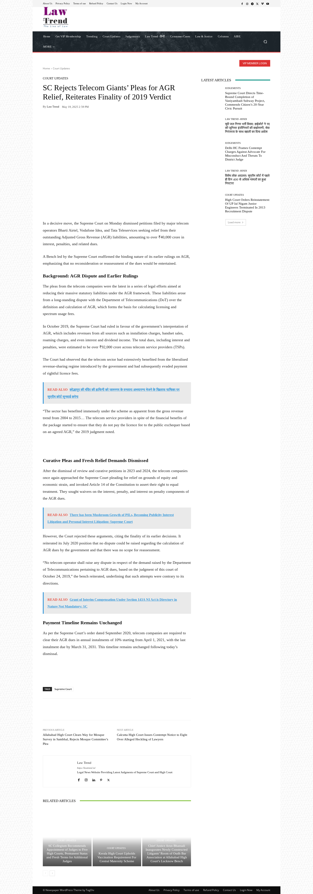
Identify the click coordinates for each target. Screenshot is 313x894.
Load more (234, 222)
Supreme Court (63, 689)
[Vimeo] (262, 3)
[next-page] (52, 873)
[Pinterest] (86, 120)
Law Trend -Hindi (236, 119)
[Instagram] (247, 3)
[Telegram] (252, 3)
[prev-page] (45, 873)
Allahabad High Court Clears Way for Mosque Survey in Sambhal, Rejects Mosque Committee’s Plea (75, 739)
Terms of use (191, 890)
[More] (96, 120)
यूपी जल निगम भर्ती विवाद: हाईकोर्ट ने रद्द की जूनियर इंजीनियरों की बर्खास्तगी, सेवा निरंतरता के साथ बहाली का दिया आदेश (247, 127)
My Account (263, 890)
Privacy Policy (171, 890)
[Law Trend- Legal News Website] (73, 17)
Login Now (246, 890)
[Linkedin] (93, 779)
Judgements (233, 88)
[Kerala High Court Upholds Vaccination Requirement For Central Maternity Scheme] (117, 837)
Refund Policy (211, 890)
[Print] (76, 120)
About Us (154, 890)
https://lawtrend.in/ (86, 768)
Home (46, 68)
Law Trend (53, 106)
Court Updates (61, 68)
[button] (265, 41)
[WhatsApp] (57, 120)
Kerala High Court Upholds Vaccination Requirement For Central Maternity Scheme (117, 857)
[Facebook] (242, 3)
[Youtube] (267, 3)
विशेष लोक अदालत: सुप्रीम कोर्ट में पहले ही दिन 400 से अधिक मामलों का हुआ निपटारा (247, 179)
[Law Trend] (60, 771)
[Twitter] (257, 3)
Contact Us (229, 890)
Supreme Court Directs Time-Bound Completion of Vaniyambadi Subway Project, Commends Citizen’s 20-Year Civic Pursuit (245, 100)
